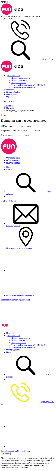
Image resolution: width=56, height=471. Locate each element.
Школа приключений (20, 78)
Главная (9, 106)
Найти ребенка (47, 59)
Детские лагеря (13, 75)
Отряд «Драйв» (13, 92)
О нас (8, 97)
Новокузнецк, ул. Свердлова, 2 (20, 248)
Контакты (10, 169)
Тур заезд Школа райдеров (23, 87)
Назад (3, 115)
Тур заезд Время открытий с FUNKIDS (28, 85)
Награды (10, 108)
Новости (10, 90)
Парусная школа (18, 83)
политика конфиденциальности (20, 295)
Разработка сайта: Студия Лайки (15, 300)
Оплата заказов (13, 158)
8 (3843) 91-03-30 (8, 201)
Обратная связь (13, 160)
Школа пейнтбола (19, 80)
